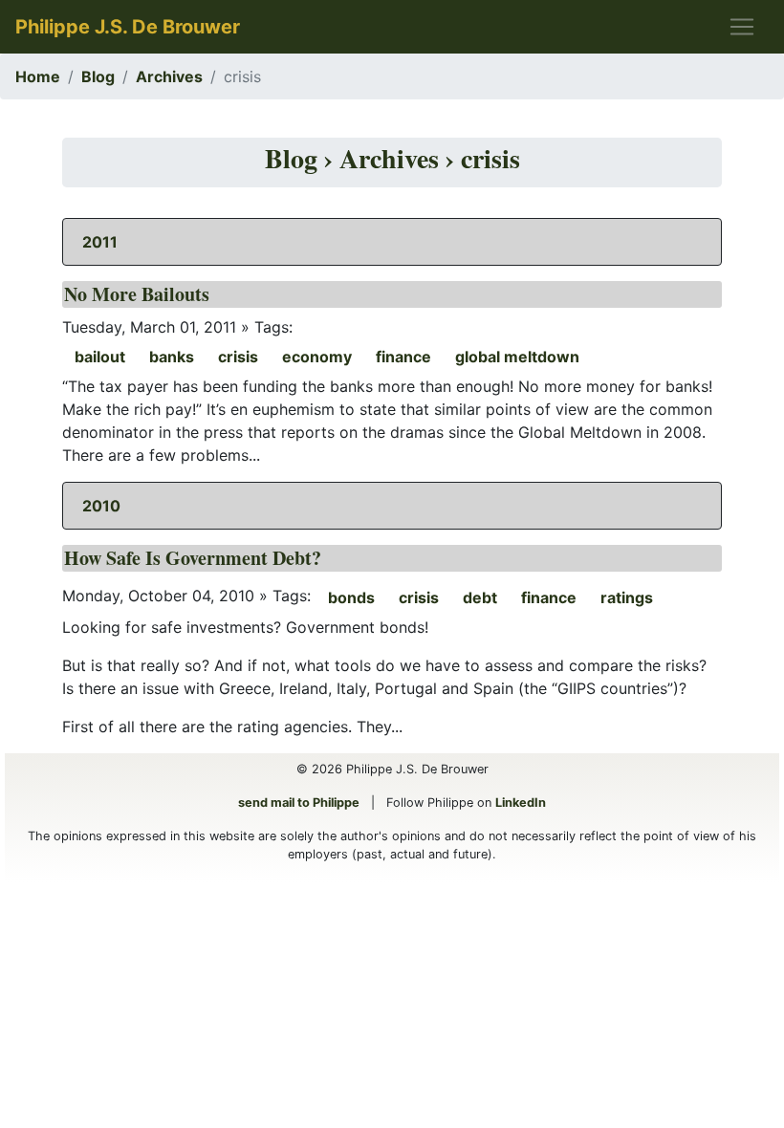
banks (171, 356)
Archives (169, 76)
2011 (100, 241)
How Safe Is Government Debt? (192, 558)
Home (37, 76)
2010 (101, 505)
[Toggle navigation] (742, 27)
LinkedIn (520, 802)
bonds (351, 597)
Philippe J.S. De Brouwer (127, 26)
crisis (238, 356)
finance (403, 356)
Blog (98, 76)
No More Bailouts (136, 294)
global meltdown (517, 356)
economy (317, 356)
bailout (100, 356)
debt (480, 597)
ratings (626, 597)
